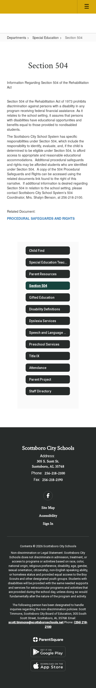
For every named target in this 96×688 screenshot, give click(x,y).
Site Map (48, 507)
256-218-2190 (52, 479)
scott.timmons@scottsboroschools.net (35, 622)
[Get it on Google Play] (48, 652)
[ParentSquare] (48, 639)
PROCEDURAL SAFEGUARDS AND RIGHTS (41, 218)
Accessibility (48, 515)
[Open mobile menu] (86, 7)
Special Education (45, 37)
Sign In (48, 523)
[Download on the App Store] (48, 666)
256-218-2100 (55, 473)
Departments (16, 37)
